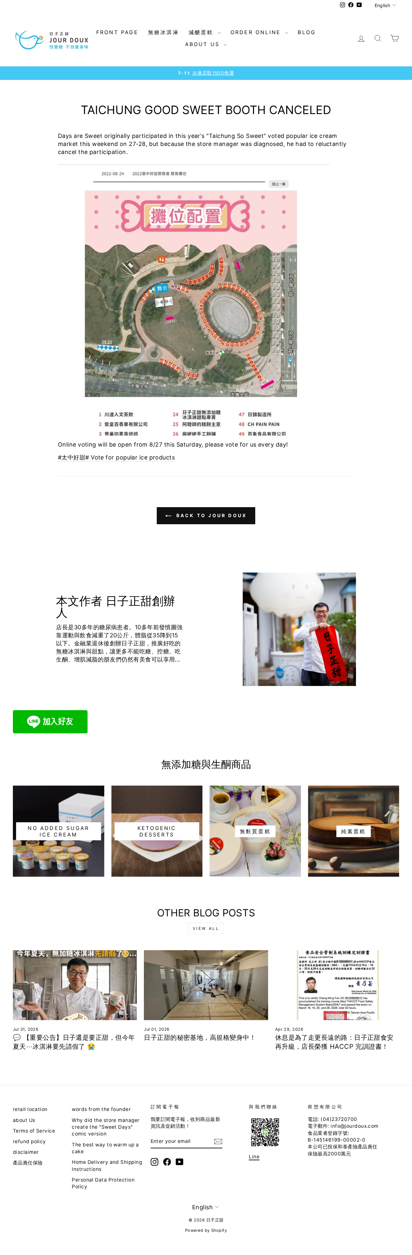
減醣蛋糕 (202, 32)
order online (257, 32)
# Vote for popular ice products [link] (130, 457)
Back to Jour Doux (210, 515)
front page (117, 32)
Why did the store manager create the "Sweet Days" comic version (105, 1127)
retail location (30, 1109)
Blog (307, 32)
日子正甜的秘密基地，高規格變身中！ (200, 1037)
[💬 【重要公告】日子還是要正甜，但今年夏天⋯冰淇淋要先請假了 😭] (75, 985)
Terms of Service (34, 1131)
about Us (203, 44)
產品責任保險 (28, 1163)
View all (206, 928)
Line (254, 1157)
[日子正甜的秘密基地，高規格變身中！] (206, 985)
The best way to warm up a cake (105, 1148)
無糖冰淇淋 (163, 32)
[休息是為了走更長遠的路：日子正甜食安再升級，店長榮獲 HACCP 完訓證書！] (337, 985)
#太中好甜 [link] (71, 457)
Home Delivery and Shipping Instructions (107, 1165)
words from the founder (101, 1109)
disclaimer (26, 1152)
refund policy (29, 1141)
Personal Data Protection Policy (103, 1183)
